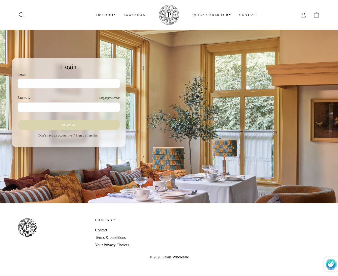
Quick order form (212, 15)
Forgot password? (109, 98)
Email (22, 75)
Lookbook (134, 15)
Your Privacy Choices (112, 245)
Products (106, 15)
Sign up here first (87, 135)
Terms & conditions (110, 237)
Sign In (68, 125)
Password (24, 97)
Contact (248, 15)
